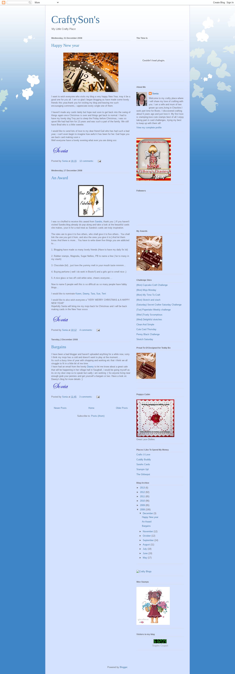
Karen (78, 293)
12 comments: (86, 161)
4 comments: (86, 330)
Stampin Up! (142, 469)
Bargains (58, 347)
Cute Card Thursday (146, 329)
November (148, 531)
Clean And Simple (145, 324)
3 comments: (86, 396)
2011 (143, 496)
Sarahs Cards (143, 464)
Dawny (86, 293)
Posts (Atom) (97, 416)
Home (91, 408)
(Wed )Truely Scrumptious (149, 314)
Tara (93, 293)
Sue (98, 293)
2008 (143, 509)
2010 (143, 500)
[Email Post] (99, 161)
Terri (104, 293)
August (147, 544)
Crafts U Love (143, 454)
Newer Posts (60, 408)
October (147, 535)
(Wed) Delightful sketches (149, 319)
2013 (143, 487)
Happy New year (65, 45)
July (145, 549)
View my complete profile (149, 127)
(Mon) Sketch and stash (148, 300)
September (148, 540)
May (145, 557)
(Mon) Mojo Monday (146, 290)
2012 (143, 492)
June (145, 553)
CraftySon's (75, 19)
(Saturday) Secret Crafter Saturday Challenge (158, 304)
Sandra (98, 221)
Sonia (155, 93)
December (148, 513)
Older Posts (122, 408)
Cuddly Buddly (143, 459)
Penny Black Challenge (148, 334)
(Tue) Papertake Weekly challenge (153, 309)
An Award (59, 178)
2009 (143, 505)
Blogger (123, 667)
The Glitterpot (143, 474)
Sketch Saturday (144, 339)
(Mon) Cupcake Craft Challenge (152, 285)
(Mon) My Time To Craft (148, 295)
